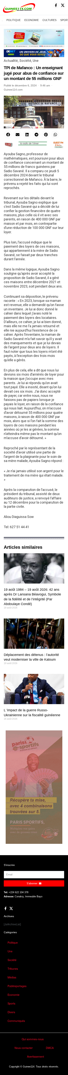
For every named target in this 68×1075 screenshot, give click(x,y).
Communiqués (16, 1021)
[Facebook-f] (56, 5)
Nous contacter (24, 1048)
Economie (13, 995)
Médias (12, 977)
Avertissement (35, 1056)
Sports (11, 1003)
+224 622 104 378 (18, 892)
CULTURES (49, 20)
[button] (8, 134)
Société (25, 61)
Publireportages (17, 986)
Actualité (11, 61)
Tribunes (13, 968)
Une (36, 61)
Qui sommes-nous (33, 1039)
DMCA (50, 1048)
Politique (13, 942)
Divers (11, 1012)
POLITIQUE (13, 20)
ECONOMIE (31, 20)
